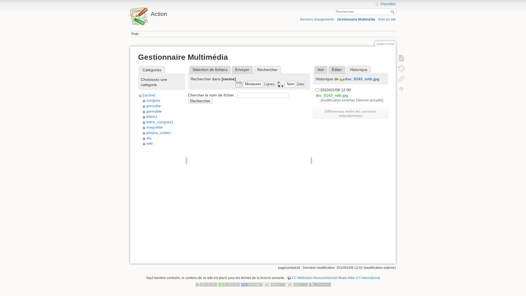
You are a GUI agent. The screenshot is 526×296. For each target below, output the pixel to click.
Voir (321, 69)
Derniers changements (317, 19)
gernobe (153, 106)
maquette (154, 127)
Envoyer (242, 69)
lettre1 (151, 116)
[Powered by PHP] (252, 284)
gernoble (154, 111)
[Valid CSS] (297, 284)
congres (153, 100)
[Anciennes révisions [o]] (401, 68)
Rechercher (393, 12)
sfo (148, 138)
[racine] (148, 95)
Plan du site (387, 19)
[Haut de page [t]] (401, 89)
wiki (149, 143)
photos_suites (158, 132)
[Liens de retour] (401, 79)
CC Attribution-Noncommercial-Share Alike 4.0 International (336, 278)
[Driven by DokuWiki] (320, 284)
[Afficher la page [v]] (401, 58)
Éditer (337, 69)
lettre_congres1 (159, 122)
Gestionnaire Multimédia (356, 19)
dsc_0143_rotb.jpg (362, 79)
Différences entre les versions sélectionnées (350, 113)
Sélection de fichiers (210, 69)
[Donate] (229, 284)
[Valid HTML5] (274, 284)
